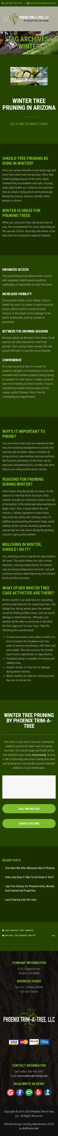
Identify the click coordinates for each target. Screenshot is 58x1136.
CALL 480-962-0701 (29, 808)
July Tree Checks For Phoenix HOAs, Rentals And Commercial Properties (29, 888)
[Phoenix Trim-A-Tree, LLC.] (29, 18)
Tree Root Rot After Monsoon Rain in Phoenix (30, 868)
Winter (31, 935)
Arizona (9, 935)
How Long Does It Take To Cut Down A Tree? (29, 877)
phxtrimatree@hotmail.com (43, 3)
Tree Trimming (26, 930)
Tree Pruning (11, 930)
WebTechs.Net (30, 1128)
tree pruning (39, 754)
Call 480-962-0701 (14, 3)
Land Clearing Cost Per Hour (21, 899)
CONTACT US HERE (29, 823)
